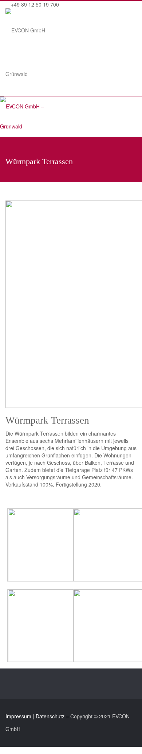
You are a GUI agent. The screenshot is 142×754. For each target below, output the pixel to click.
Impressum (18, 716)
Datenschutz (50, 716)
